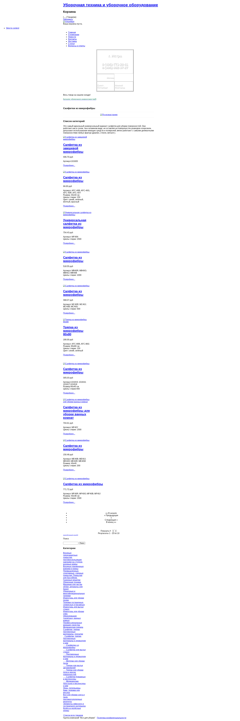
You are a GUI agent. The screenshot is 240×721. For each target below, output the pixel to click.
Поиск (66, 539)
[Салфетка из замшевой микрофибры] (77, 139)
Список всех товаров (73, 715)
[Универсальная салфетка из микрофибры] (77, 215)
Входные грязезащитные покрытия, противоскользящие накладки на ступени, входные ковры (73, 558)
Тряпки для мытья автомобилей (73, 666)
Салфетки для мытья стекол (74, 651)
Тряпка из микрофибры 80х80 (73, 331)
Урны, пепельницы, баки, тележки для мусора (72, 690)
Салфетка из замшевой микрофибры (73, 148)
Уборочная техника (72, 582)
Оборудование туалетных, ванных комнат (72, 618)
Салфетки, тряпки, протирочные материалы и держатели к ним (74, 639)
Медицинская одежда (73, 627)
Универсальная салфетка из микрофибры (74, 223)
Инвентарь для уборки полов (73, 599)
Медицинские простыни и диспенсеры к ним (74, 683)
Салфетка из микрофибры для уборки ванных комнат (76, 412)
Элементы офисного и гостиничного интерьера (74, 705)
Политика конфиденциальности (111, 718)
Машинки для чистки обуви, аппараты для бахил (73, 586)
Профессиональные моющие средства (72, 624)
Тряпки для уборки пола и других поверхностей (73, 672)
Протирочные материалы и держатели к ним (74, 656)
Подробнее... (69, 165)
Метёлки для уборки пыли (74, 662)
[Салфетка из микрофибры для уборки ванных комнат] (77, 402)
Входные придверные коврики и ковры (73, 567)
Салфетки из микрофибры (71, 646)
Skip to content (12, 28)
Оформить (68, 19)
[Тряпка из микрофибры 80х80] (77, 322)
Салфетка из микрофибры (73, 179)
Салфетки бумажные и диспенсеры (74, 678)
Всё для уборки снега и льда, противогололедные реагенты (74, 698)
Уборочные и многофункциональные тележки (74, 593)
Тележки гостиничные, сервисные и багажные (74, 603)
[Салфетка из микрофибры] (76, 172)
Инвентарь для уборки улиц (73, 612)
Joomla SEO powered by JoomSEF (70, 535)
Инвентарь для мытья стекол (73, 608)
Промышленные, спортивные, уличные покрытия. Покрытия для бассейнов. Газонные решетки (73, 575)
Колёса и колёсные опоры (72, 709)
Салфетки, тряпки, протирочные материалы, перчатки (73, 631)
